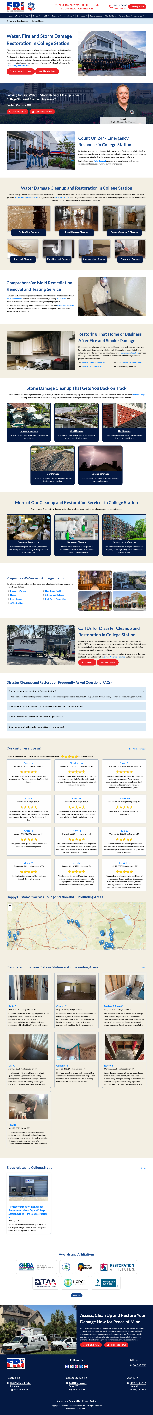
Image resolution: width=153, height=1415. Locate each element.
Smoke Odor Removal (91, 366)
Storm (35, 16)
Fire (26, 16)
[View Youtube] (86, 1366)
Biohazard (81, 16)
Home (10, 16)
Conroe (113, 657)
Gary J (11, 1065)
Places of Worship (18, 591)
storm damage (138, 394)
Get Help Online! (47, 71)
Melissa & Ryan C (113, 1006)
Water (17, 16)
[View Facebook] (67, 1366)
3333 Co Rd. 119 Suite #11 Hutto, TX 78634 (138, 1386)
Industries (68, 16)
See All (143, 968)
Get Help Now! (137, 7)
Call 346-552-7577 (22, 71)
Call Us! (89, 662)
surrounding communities (18, 65)
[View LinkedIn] (81, 1366)
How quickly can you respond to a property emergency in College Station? (46, 706)
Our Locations (124, 16)
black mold (61, 298)
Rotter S (108, 1065)
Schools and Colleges (54, 595)
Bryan (106, 657)
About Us (138, 16)
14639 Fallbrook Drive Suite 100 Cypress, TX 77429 (20, 1386)
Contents (55, 16)
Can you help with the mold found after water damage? (36, 727)
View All (76, 1295)
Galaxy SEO (81, 1408)
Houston (121, 657)
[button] (15, 938)
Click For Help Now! (116, 1344)
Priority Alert (100, 161)
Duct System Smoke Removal (130, 362)
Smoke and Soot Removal (93, 362)
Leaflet (108, 949)
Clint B (12, 1124)
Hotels (13, 595)
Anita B (12, 1006)
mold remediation (14, 298)
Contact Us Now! (44, 111)
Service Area (22, 21)
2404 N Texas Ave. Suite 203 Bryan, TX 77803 (78, 1386)
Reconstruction (96, 16)
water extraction (61, 197)
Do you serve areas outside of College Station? (32, 691)
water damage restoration (26, 197)
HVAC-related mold (65, 305)
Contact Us (74, 1401)
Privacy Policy (89, 1401)
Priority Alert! (110, 16)
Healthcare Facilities (54, 591)
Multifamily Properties (55, 599)
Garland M (62, 1065)
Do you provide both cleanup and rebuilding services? (36, 716)
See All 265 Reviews (137, 749)
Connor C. (61, 1006)
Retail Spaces (16, 599)
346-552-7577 (19, 111)
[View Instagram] (76, 1366)
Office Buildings (17, 603)
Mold (45, 16)
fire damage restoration (128, 353)
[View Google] (72, 1366)
